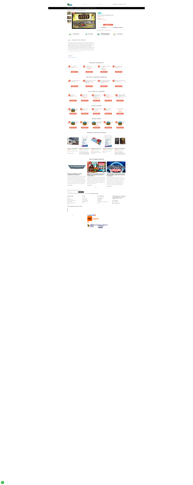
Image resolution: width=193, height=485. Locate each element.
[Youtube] (67, 209)
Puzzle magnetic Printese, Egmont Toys (118, 80)
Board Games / (72, 10)
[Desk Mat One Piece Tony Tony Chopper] (96, 141)
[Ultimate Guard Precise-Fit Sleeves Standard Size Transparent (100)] (108, 141)
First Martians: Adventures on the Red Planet (104, 67)
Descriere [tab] (69, 40)
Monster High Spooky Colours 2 (74, 80)
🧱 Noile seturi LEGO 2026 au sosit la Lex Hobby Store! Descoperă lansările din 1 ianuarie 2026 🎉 (96, 174)
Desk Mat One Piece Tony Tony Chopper (98, 148)
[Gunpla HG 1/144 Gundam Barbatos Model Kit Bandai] (73, 141)
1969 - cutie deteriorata (119, 66)
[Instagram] (67, 211)
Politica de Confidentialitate (94, 193)
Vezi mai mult (70, 55)
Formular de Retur (85, 201)
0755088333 (115, 200)
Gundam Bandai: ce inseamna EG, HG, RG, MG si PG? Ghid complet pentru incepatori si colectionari (116, 174)
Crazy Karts (74, 66)
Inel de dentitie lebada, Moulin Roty (96, 109)
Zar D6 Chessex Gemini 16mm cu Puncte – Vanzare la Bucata (73, 122)
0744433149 (115, 201)
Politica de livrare (69, 201)
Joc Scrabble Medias (120, 108)
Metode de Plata (84, 198)
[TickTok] (67, 210)
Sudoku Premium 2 (108, 108)
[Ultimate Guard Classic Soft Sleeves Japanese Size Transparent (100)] (85, 141)
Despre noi (68, 198)
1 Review (103, 16)
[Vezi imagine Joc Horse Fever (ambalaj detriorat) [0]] (69, 13)
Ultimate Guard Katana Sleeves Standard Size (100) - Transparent (108, 122)
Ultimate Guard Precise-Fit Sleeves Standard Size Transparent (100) (84, 122)
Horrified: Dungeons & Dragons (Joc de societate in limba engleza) (120, 95)
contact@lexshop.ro (116, 203)
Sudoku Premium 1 (85, 108)
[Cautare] (100, 4)
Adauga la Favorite (101, 30)
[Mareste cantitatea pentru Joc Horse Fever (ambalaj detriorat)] (101, 25)
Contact (68, 204)
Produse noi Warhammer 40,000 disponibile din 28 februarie (74, 174)
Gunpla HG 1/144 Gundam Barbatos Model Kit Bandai (76, 148)
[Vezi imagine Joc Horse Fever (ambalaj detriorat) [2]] (69, 21)
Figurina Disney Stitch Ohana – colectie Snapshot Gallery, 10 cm (89, 81)
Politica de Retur (84, 199)
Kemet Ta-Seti (89, 66)
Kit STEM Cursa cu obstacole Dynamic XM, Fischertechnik (73, 109)
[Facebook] (67, 208)
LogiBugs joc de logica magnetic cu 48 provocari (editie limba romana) (104, 81)
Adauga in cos (108, 24)
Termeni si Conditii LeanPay (71, 202)
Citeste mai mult (70, 185)
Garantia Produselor (85, 200)
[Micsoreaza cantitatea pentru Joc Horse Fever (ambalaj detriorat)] (98, 25)
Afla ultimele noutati (96, 159)
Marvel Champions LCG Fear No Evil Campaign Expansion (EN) (96, 122)
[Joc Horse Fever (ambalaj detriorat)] (84, 21)
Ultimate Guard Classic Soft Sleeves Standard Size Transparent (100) (120, 122)
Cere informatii (108, 30)
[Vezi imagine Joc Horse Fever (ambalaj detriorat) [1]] (69, 17)
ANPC (83, 202)
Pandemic (108, 94)
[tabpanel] (84, 21)
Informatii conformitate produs (72, 57)
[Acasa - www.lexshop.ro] (72, 4)
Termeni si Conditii (70, 199)
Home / (68, 10)
